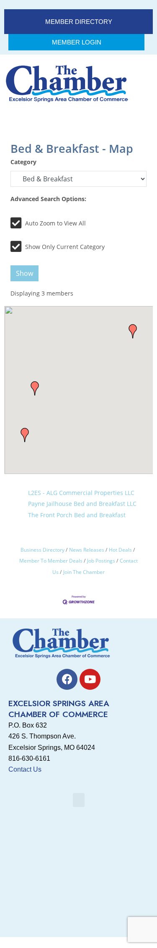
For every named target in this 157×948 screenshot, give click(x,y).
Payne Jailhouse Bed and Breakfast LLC (82, 504)
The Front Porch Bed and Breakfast (77, 515)
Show (24, 273)
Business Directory (42, 549)
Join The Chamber (84, 571)
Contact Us (24, 769)
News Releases (86, 549)
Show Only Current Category (65, 247)
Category (23, 162)
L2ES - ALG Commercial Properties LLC (81, 493)
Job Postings (101, 560)
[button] (132, 331)
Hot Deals (120, 549)
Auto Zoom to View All (55, 223)
